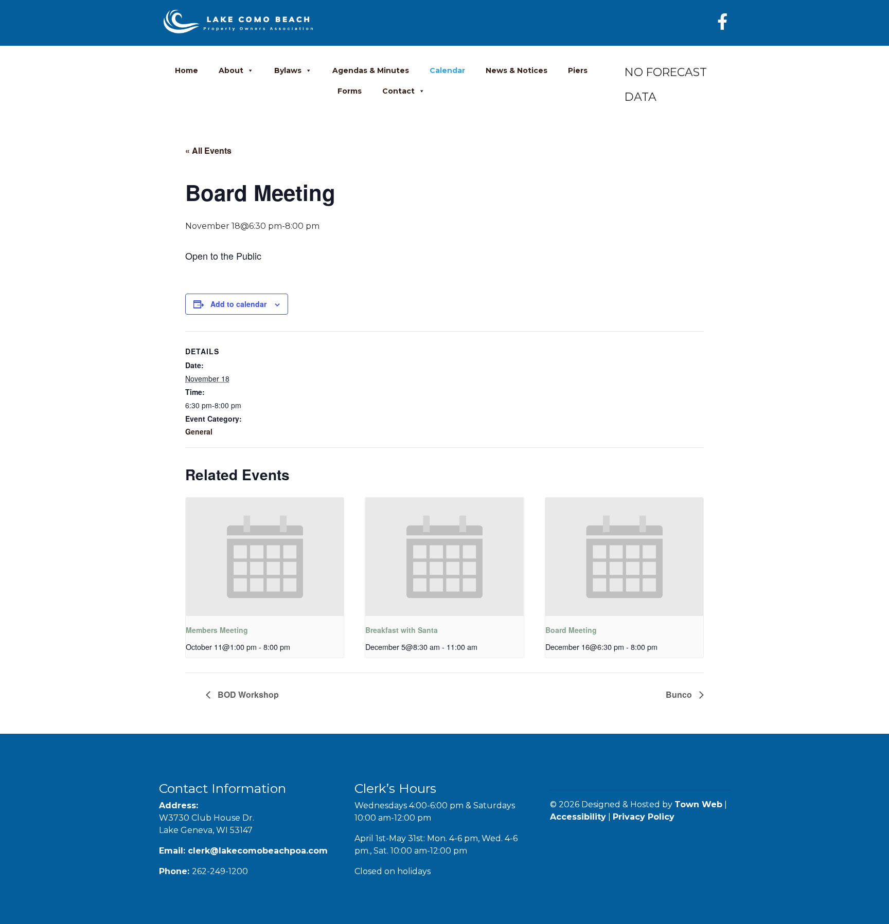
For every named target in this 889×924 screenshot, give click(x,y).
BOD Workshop (247, 694)
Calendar (447, 70)
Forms (349, 91)
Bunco (680, 694)
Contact (398, 91)
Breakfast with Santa (401, 630)
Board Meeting (571, 630)
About (231, 70)
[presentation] (265, 557)
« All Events (208, 150)
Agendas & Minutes (370, 70)
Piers (578, 70)
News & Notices (516, 70)
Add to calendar (238, 304)
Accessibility (578, 817)
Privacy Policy (643, 817)
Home (186, 70)
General (198, 431)
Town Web (698, 804)
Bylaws (287, 70)
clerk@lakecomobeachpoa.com (258, 851)
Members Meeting (217, 630)
